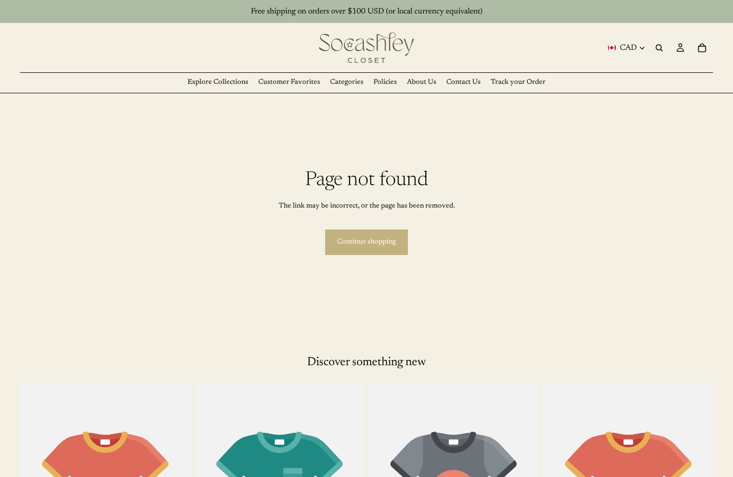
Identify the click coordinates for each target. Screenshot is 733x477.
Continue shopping (366, 241)
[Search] (659, 48)
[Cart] (702, 48)
